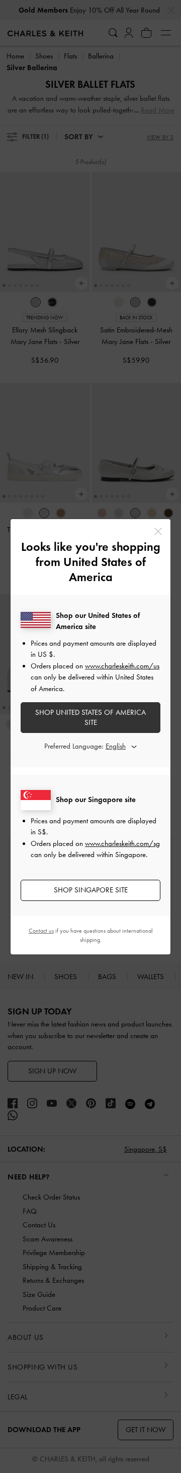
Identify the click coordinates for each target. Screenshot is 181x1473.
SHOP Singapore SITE (91, 889)
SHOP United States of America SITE (90, 717)
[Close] (158, 531)
